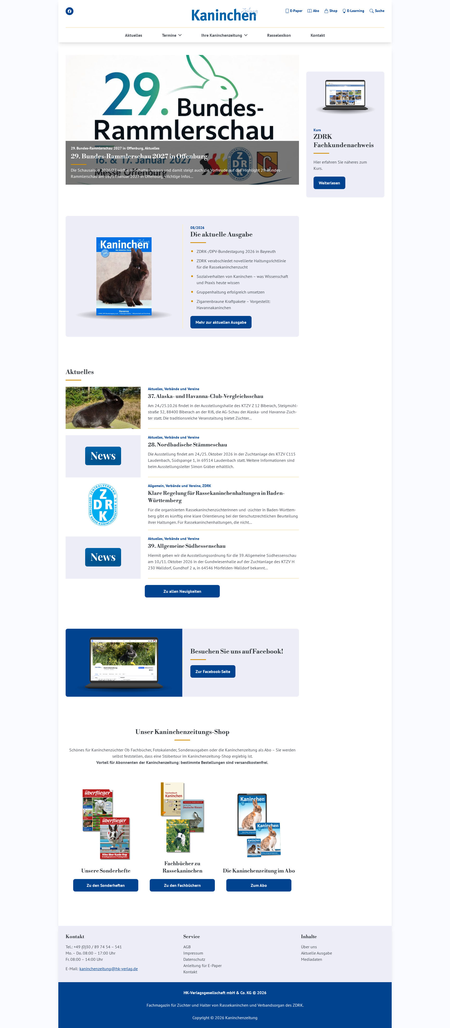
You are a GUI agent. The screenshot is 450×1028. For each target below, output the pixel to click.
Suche (379, 10)
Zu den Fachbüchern (182, 885)
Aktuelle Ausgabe (316, 953)
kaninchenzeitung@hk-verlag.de (108, 968)
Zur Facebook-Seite (213, 671)
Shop (333, 10)
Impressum (193, 953)
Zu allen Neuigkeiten (182, 591)
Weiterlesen (329, 182)
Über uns (309, 946)
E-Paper (296, 10)
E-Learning (355, 10)
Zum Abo (259, 885)
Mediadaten (311, 959)
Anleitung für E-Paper (202, 965)
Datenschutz (194, 959)
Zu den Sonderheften (106, 885)
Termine (169, 35)
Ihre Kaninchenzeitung (221, 35)
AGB (187, 946)
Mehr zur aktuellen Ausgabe (221, 322)
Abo (316, 10)
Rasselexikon (279, 35)
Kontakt (318, 35)
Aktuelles (133, 35)
